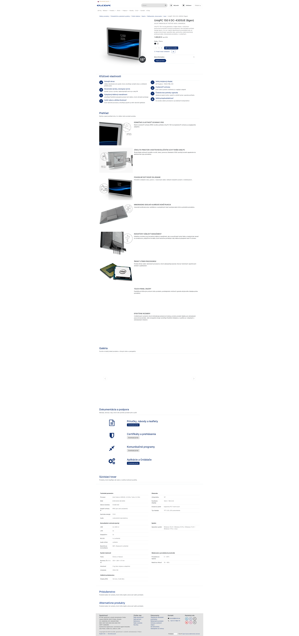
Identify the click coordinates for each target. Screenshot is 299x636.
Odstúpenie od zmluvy (157, 631)
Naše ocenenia (138, 625)
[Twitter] (194, 621)
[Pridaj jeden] (161, 48)
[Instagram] (190, 625)
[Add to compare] (173, 51)
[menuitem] (99, 10)
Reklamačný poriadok (157, 623)
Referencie (137, 623)
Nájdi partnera (160, 60)
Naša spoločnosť (138, 620)
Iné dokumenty (155, 629)
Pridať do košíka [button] (172, 48)
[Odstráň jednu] (155, 48)
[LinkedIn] (186, 621)
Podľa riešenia (136, 16)
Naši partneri (137, 622)
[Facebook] (190, 621)
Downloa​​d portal (133, 440)
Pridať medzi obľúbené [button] (163, 51)
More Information (159, 57)
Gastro (144, 16)
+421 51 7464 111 (175, 623)
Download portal (133, 427)
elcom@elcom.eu (175, 621)
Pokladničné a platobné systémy (120, 16)
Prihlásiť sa (198, 5)
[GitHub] (194, 625)
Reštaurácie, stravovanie (154, 16)
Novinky (136, 627)
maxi (164, 16)
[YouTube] (186, 625)
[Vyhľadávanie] (166, 5)
